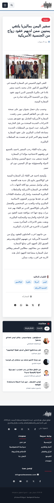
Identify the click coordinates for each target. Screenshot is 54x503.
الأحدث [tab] (39, 328)
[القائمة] (5, 5)
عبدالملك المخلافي (34, 344)
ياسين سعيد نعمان (33, 388)
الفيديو (48, 456)
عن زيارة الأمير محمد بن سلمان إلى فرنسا (23, 360)
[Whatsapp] (21, 304)
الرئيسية (47, 442)
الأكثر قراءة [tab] (29, 328)
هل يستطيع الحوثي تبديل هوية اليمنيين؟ (23, 350)
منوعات (48, 461)
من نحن (22, 442)
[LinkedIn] (27, 304)
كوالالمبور (18, 282)
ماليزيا (28, 282)
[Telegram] (15, 304)
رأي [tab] (47, 328)
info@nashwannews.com (25, 475)
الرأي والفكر (46, 452)
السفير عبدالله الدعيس (32, 376)
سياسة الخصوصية (17, 447)
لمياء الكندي (36, 363)
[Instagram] (22, 429)
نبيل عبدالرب (36, 353)
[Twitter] (33, 304)
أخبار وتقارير (46, 447)
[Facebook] (38, 304)
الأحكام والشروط (19, 452)
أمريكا (37, 282)
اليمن (45, 282)
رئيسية (45, 20)
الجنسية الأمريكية (41, 288)
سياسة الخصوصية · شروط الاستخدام (27, 497)
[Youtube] (15, 429)
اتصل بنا (22, 456)
